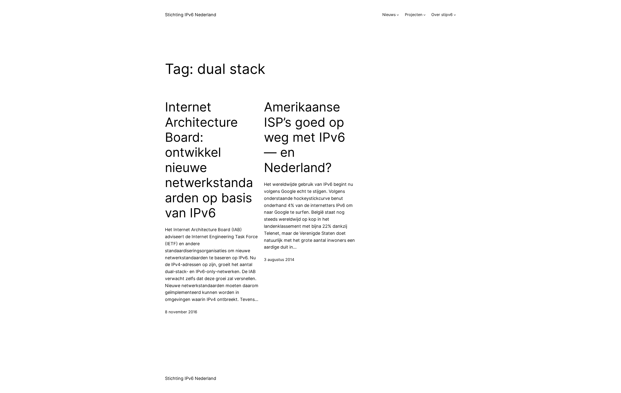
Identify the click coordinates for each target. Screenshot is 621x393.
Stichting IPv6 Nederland (190, 14)
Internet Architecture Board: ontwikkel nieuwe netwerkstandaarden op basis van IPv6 (209, 160)
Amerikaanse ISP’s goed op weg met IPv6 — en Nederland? (304, 137)
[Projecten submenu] (424, 15)
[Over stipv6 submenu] (455, 15)
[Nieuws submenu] (398, 15)
